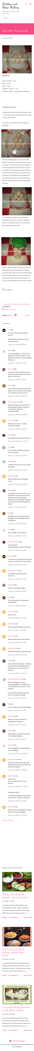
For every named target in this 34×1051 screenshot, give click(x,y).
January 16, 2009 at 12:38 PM (17, 815)
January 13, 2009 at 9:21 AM (17, 618)
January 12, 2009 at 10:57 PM (17, 429)
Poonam (10, 369)
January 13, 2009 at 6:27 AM (17, 579)
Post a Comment (7, 820)
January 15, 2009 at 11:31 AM (17, 786)
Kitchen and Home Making (10, 5)
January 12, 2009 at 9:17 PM (17, 363)
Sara (9, 597)
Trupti (10, 435)
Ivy (9, 513)
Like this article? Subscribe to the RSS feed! (17, 304)
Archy (10, 385)
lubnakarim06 (12, 648)
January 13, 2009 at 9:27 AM (17, 642)
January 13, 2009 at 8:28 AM (17, 591)
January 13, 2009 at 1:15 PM (17, 673)
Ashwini (10, 745)
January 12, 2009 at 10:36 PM (17, 414)
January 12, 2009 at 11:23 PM (17, 470)
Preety (10, 490)
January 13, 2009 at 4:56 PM (17, 739)
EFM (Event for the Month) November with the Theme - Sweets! (13, 952)
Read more (28, 917)
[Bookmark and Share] (9, 309)
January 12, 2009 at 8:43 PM (17, 344)
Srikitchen (11, 420)
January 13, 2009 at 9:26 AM (17, 630)
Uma (9, 529)
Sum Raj (10, 556)
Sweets (10, 315)
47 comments (13, 1030)
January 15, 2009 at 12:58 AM (17, 770)
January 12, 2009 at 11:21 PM (17, 455)
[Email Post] (15, 315)
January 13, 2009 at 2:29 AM (17, 523)
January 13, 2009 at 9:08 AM (17, 605)
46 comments (13, 975)
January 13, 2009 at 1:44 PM (17, 698)
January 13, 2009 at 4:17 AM (17, 564)
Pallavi (10, 461)
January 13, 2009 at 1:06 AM (17, 507)
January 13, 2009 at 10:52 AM (17, 655)
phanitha (11, 585)
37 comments (13, 917)
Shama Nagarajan (13, 402)
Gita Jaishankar (13, 570)
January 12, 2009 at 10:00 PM (17, 396)
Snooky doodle (13, 759)
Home (5, 18)
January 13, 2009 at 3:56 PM (17, 725)
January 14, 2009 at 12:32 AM (17, 753)
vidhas (10, 730)
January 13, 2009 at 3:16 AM (17, 536)
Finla (9, 447)
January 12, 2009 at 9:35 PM (17, 379)
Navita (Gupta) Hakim (15, 679)
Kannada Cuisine (13, 542)
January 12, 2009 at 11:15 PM (17, 441)
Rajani (10, 350)
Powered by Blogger (18, 1041)
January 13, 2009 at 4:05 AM (17, 550)
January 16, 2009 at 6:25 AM (17, 801)
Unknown (11, 611)
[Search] (26, 3)
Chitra (10, 660)
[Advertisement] (17, 844)
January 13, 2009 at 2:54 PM (17, 710)
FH (9, 330)
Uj (8, 704)
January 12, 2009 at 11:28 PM (17, 484)
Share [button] (27, 315)
